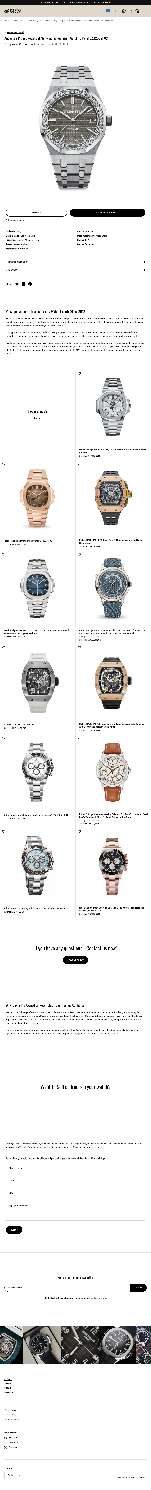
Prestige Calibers (139, 1477)
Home (6, 20)
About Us (7, 1383)
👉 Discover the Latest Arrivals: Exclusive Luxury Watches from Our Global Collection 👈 (75, 2)
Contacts (7, 1387)
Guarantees (11, 270)
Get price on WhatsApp (107, 213)
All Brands (18, 20)
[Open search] (130, 11)
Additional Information (17, 261)
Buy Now (36, 213)
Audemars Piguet (33, 20)
